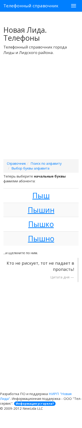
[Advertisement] (41, 113)
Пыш (41, 195)
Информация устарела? (35, 403)
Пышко (41, 224)
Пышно (41, 238)
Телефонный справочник (30, 6)
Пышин (41, 210)
